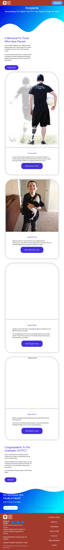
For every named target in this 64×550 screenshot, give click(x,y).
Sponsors (54, 522)
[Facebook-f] (13, 522)
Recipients (54, 536)
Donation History (54, 517)
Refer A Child (54, 531)
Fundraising (54, 526)
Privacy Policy (17, 545)
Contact (54, 545)
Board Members (54, 540)
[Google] (22, 522)
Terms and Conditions (8, 545)
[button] (50, 2)
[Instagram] (17, 522)
